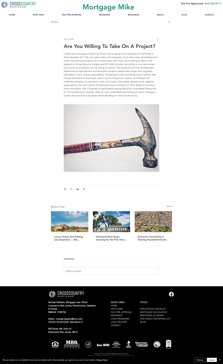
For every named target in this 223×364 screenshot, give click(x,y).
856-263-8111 (213, 3)
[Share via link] (84, 189)
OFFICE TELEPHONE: (59, 322)
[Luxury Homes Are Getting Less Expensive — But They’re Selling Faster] (69, 221)
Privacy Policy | (100, 354)
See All (169, 206)
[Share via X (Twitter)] (71, 189)
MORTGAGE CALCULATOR (153, 312)
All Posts (54, 22)
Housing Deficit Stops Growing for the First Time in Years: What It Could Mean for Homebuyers (110, 238)
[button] (133, 15)
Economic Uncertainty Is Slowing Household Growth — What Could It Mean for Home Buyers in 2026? (152, 238)
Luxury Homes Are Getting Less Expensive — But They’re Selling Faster (68, 238)
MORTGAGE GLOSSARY (152, 315)
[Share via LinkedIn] (77, 189)
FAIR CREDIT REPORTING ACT (155, 318)
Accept (212, 360)
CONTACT (116, 325)
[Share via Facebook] (65, 189)
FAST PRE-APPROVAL (121, 312)
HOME (114, 305)
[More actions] (157, 39)
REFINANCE (117, 315)
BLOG (143, 322)
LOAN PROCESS (119, 322)
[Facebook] (171, 294)
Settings (200, 360)
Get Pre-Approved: (192, 3)
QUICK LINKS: (118, 302)
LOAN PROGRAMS (120, 318)
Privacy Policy (102, 360)
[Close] (219, 360)
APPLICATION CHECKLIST (153, 308)
